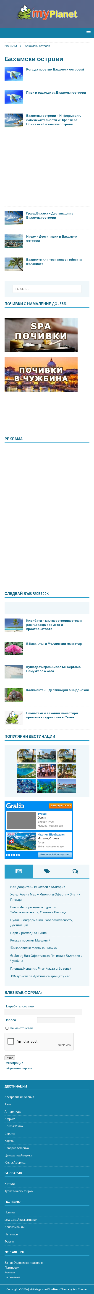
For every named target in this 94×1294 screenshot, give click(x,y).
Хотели (10, 1183)
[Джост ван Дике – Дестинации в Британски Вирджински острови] (66, 755)
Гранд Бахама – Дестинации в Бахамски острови (49, 215)
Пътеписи (11, 1234)
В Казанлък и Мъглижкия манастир (54, 644)
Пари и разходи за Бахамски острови (56, 92)
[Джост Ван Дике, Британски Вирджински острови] (26, 755)
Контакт (10, 1272)
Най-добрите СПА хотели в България (37, 887)
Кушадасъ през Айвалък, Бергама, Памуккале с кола (53, 669)
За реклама (12, 1277)
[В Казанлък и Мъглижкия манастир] (14, 648)
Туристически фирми (19, 1191)
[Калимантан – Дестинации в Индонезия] (14, 695)
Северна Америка (17, 1148)
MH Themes (80, 1289)
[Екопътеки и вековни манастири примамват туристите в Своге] (14, 718)
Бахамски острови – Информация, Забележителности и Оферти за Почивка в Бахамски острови (53, 120)
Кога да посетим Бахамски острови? (55, 69)
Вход (9, 1058)
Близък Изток (14, 1126)
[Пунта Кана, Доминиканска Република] (66, 771)
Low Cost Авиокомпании (21, 1219)
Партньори (12, 1267)
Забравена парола (18, 1068)
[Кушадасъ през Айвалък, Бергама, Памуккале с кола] (14, 671)
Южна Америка (15, 1162)
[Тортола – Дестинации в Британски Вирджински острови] (26, 771)
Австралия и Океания (19, 1097)
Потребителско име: (19, 1006)
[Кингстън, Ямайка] (46, 771)
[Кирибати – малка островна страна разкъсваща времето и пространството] (14, 625)
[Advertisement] (47, 170)
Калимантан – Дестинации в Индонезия (57, 690)
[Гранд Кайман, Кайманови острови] (66, 786)
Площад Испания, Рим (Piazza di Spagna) (40, 968)
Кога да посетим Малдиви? (30, 940)
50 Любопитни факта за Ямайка (33, 948)
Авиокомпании (14, 1227)
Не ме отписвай (21, 1028)
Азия (8, 1104)
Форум (9, 1241)
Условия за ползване (28, 1262)
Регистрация (14, 1063)
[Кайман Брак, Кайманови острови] (46, 786)
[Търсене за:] (47, 289)
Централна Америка (18, 1155)
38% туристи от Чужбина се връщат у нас (40, 976)
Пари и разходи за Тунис (28, 933)
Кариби (9, 1140)
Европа (10, 1133)
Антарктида (13, 1111)
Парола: (11, 1020)
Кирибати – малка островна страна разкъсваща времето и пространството (54, 625)
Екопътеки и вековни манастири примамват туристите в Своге (52, 715)
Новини (10, 1212)
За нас (9, 1262)
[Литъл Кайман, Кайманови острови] (26, 786)
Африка (10, 1119)
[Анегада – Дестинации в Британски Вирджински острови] (46, 755)
